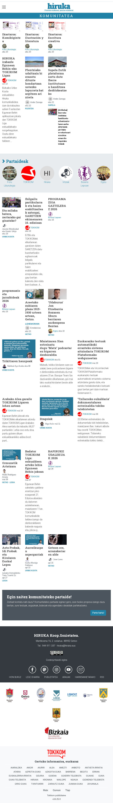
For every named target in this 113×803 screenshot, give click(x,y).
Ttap (67, 790)
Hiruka (47, 182)
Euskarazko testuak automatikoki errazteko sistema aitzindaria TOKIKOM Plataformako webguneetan (93, 349)
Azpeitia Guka (33, 772)
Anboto (76, 767)
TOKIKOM (11, 80)
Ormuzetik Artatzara (10, 464)
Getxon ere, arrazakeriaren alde (56, 551)
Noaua (74, 780)
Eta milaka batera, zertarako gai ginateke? (11, 215)
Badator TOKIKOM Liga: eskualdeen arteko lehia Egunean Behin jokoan (34, 461)
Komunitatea (57, 15)
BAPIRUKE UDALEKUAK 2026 (56, 454)
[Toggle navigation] (4, 7)
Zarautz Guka (56, 784)
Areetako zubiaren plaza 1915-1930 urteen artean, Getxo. (33, 310)
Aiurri (41, 767)
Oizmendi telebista (93, 780)
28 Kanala (92, 784)
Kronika (47, 780)
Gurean (57, 790)
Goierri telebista (71, 776)
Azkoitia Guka (53, 772)
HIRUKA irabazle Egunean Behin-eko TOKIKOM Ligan (9, 66)
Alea (51, 767)
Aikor (30, 767)
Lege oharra (33, 677)
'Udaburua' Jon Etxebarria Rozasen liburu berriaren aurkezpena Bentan (56, 314)
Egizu (103, 182)
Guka (101, 776)
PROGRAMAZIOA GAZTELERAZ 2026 (57, 204)
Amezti (63, 767)
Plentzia (29, 109)
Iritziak (66, 182)
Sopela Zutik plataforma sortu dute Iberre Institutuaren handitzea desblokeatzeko (57, 82)
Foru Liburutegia (9, 49)
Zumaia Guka (76, 784)
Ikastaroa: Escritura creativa (55, 37)
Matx (45, 790)
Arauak (66, 677)
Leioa (12, 482)
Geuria (40, 776)
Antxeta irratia (94, 767)
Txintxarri (37, 784)
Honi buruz (15, 677)
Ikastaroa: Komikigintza (11, 37)
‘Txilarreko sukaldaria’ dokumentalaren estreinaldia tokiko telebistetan (94, 404)
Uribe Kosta (8, 237)
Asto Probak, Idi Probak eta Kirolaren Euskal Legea (11, 556)
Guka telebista (17, 780)
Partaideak (16, 161)
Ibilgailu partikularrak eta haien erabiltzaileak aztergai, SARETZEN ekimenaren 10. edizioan (34, 210)
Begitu (84, 772)
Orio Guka (20, 784)
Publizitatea (51, 677)
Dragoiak (46, 419)
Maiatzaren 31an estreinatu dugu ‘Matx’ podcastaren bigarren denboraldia (56, 348)
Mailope (61, 780)
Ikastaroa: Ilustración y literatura (34, 37)
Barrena (70, 772)
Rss (102, 677)
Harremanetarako (85, 677)
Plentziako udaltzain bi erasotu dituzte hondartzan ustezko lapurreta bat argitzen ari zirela (34, 83)
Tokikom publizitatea (56, 795)
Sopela (51, 105)
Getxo (28, 334)
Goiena (52, 776)
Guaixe (90, 776)
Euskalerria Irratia (20, 776)
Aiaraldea (16, 767)
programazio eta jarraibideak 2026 (11, 296)
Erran (95, 772)
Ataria (17, 772)
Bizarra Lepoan (54, 217)
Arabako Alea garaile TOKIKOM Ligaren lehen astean (17, 402)
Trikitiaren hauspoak (17, 361)
